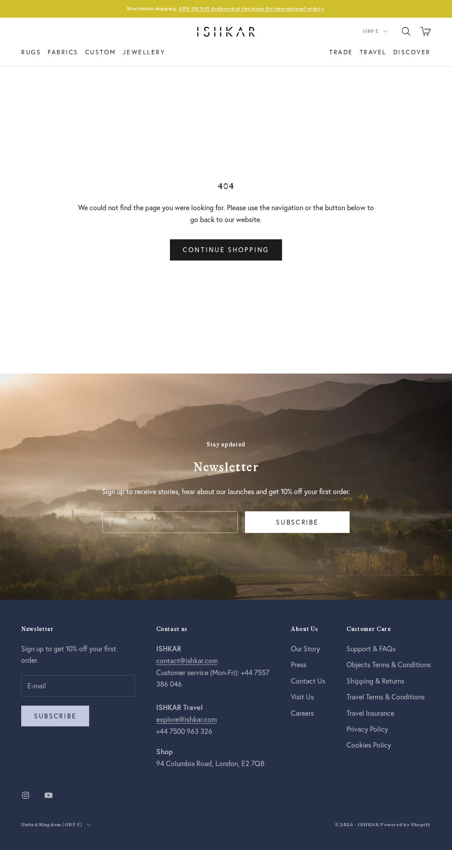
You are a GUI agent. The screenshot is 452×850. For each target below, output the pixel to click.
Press (298, 664)
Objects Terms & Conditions (389, 664)
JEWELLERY (144, 52)
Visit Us (302, 696)
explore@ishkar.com (186, 719)
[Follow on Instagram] (25, 795)
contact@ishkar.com (187, 660)
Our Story (305, 648)
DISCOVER (412, 52)
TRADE (341, 52)
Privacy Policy (367, 728)
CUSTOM (100, 52)
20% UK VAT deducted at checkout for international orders (251, 8)
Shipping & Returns (375, 680)
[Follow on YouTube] (48, 795)
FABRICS (63, 52)
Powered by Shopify (405, 824)
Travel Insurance (370, 713)
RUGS (31, 52)
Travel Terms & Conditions (386, 696)
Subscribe (297, 522)
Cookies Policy (369, 744)
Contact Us (308, 680)
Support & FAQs (371, 648)
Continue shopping (226, 249)
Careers (302, 713)
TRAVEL (373, 52)
